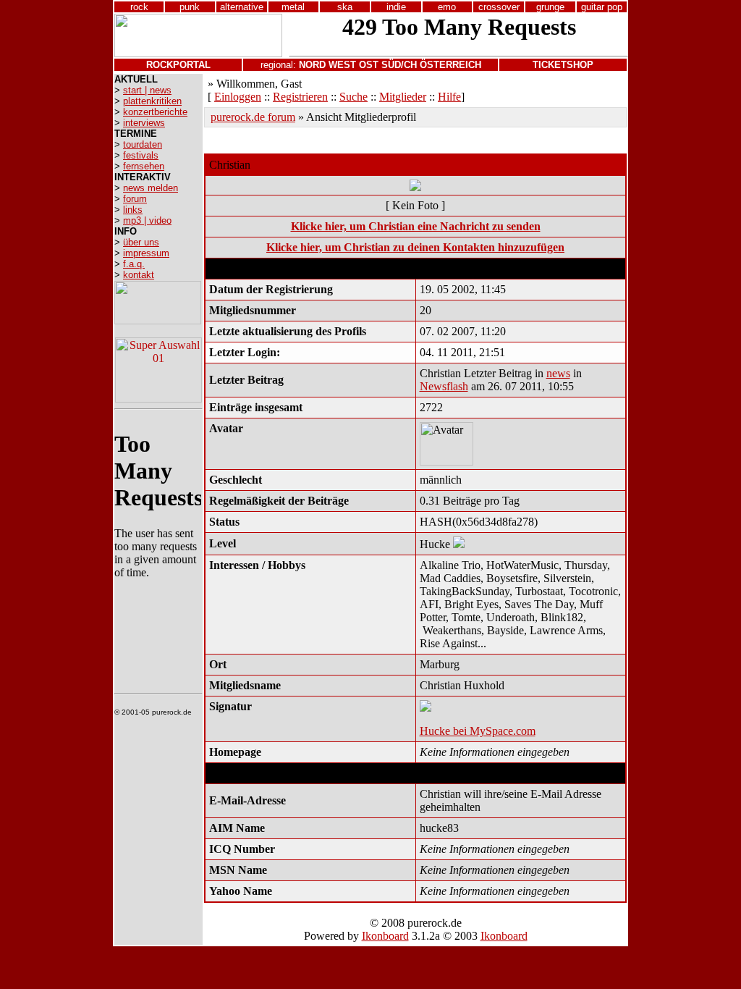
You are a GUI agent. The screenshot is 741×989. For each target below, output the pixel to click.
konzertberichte (155, 111)
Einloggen (237, 97)
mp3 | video (147, 220)
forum (135, 198)
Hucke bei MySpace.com (477, 731)
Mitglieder (402, 97)
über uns (141, 242)
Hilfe (449, 97)
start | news (147, 90)
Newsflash (444, 386)
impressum (146, 253)
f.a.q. (134, 263)
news (558, 373)
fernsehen (143, 166)
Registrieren (300, 97)
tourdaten (142, 144)
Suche (353, 97)
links (133, 209)
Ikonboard (385, 936)
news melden (150, 187)
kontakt (138, 274)
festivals (140, 155)
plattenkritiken (152, 101)
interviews (144, 122)
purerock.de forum (253, 117)
